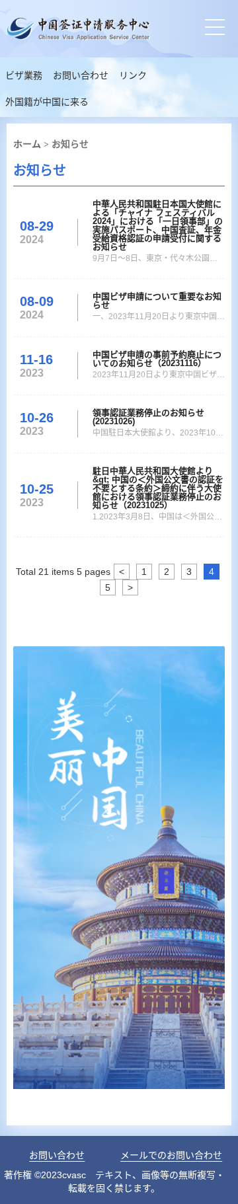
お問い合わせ (80, 76)
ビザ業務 (23, 76)
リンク (133, 76)
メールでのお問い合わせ (171, 1155)
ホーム (27, 144)
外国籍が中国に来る (47, 102)
